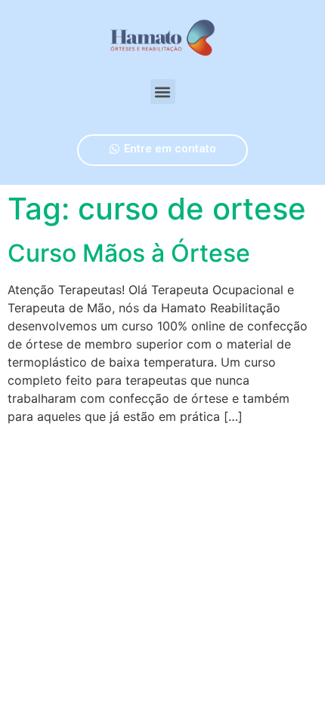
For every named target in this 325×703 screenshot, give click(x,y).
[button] (162, 91)
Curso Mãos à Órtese (129, 253)
